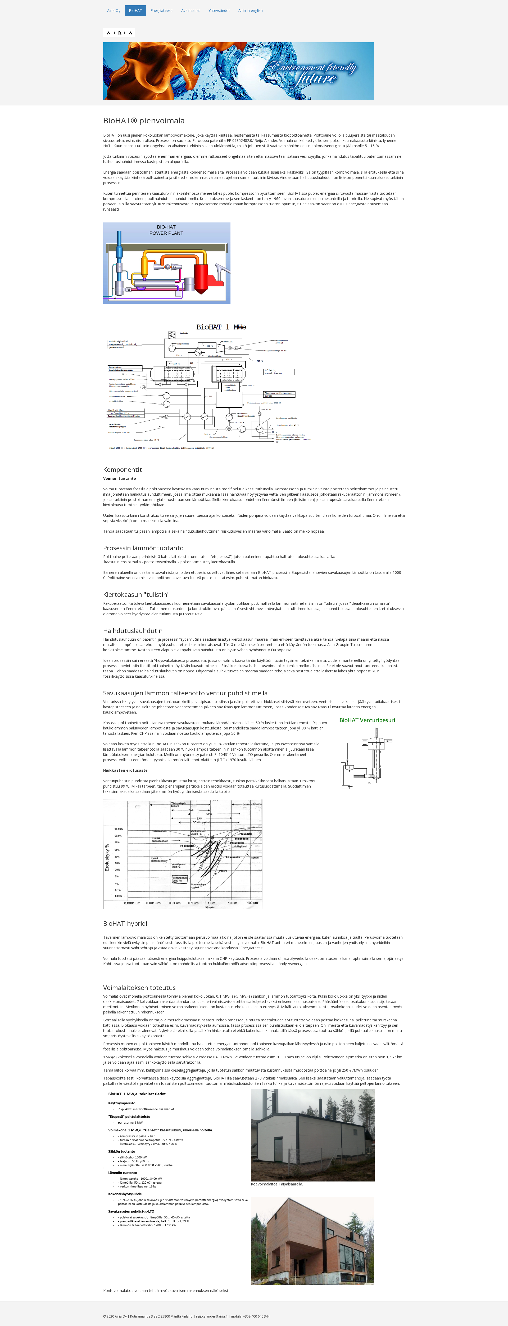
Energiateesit (162, 10)
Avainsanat (190, 10)
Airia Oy (113, 10)
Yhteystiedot (219, 10)
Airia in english (250, 10)
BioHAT (135, 10)
